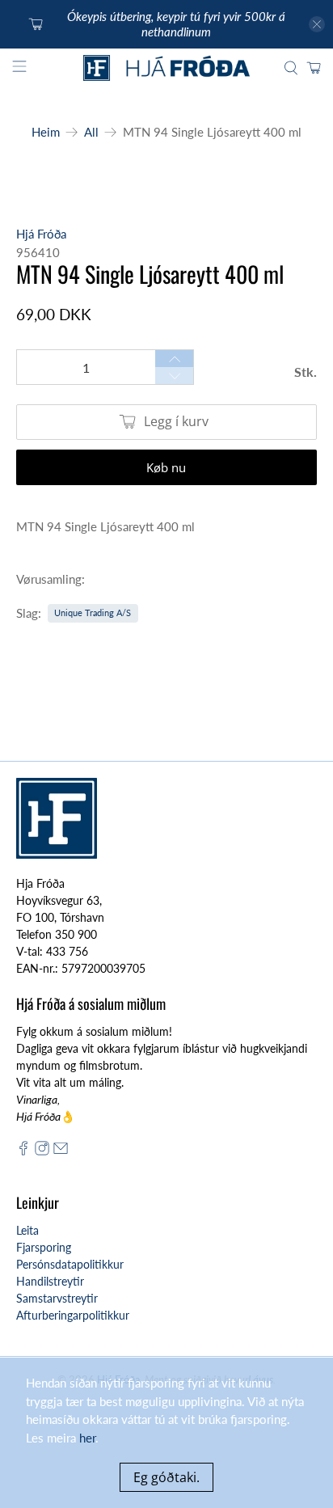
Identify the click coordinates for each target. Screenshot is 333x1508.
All (91, 132)
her (87, 1437)
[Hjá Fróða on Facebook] (23, 1151)
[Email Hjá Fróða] (60, 1151)
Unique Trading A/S (92, 612)
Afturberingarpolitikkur (72, 1315)
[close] (317, 24)
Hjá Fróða (41, 233)
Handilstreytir (50, 1281)
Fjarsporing (43, 1247)
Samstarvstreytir (57, 1298)
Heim (46, 132)
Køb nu (166, 467)
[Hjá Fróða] (166, 68)
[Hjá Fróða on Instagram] (42, 1151)
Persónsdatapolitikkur (70, 1264)
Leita (27, 1230)
